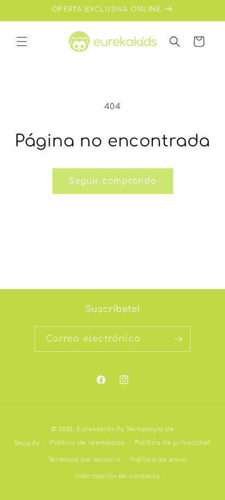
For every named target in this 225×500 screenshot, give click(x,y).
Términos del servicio (84, 459)
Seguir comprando (113, 181)
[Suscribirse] (178, 339)
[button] (22, 42)
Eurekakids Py (100, 429)
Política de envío (159, 459)
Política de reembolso (87, 442)
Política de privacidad (173, 442)
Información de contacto (117, 476)
